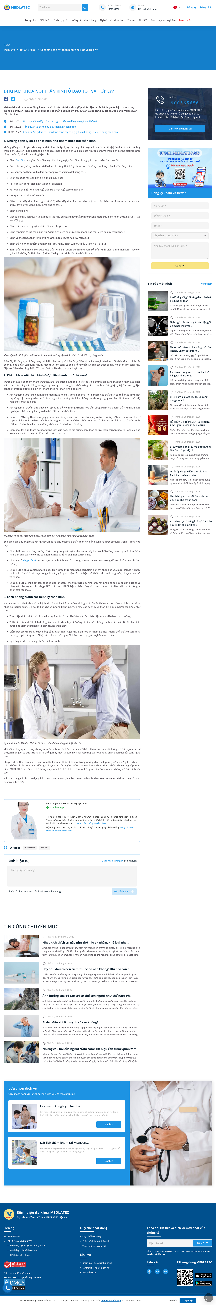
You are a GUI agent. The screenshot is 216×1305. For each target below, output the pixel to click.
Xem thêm (206, 283)
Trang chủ (9, 49)
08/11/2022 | (63, 132)
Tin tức (131, 20)
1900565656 (14, 1236)
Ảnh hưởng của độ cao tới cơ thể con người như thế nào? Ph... (87, 996)
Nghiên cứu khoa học (112, 20)
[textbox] (180, 236)
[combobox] (180, 235)
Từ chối (173, 1300)
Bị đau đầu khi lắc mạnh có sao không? (70, 1022)
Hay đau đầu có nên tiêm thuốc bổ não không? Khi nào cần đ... (87, 969)
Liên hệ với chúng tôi (180, 128)
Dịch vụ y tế (60, 20)
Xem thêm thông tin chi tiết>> (91, 823)
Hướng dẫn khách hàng (84, 20)
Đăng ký (191, 7)
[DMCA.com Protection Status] (15, 1284)
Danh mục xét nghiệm (163, 20)
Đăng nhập (206, 7)
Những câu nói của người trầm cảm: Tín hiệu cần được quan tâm (89, 1049)
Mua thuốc (185, 20)
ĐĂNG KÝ (202, 1243)
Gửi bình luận (121, 891)
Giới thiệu (45, 20)
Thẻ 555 (143, 20)
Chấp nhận (187, 1300)
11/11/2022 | (52, 121)
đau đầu (20, 160)
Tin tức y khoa (27, 49)
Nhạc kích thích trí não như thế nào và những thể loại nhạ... (85, 942)
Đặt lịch (109, 1124)
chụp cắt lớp (30, 560)
